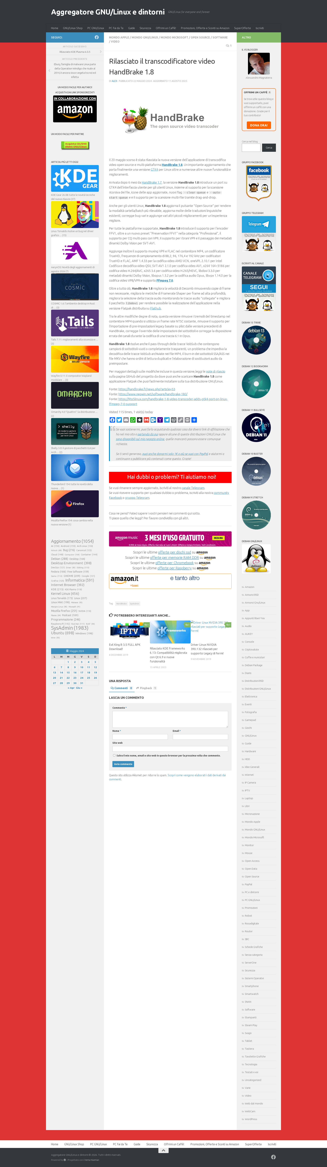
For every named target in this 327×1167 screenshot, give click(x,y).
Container (89, 554)
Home (54, 28)
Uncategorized (253, 1080)
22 (68, 677)
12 (95, 667)
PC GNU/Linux (95, 28)
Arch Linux (85, 546)
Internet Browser (67, 585)
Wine (55, 638)
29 (68, 683)
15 (68, 672)
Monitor (249, 845)
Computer (72, 554)
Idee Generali (252, 766)
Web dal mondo (254, 1103)
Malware (76, 602)
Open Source (200, 37)
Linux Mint (60, 602)
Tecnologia (251, 1064)
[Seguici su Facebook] (97, 37)
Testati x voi (251, 1072)
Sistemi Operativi (254, 978)
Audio (248, 626)
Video (115, 41)
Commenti (123, 688)
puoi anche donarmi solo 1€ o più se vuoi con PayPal (175, 453)
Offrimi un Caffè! (166, 28)
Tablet (248, 1040)
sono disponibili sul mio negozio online (140, 439)
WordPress (251, 1119)
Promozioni (251, 907)
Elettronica (251, 696)
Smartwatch (252, 993)
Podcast (70, 615)
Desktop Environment (71, 563)
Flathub (155, 308)
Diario (248, 673)
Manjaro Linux (59, 607)
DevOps (58, 567)
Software (220, 37)
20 (54, 677)
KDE (57, 589)
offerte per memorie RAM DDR (174, 557)
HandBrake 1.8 (172, 164)
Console (249, 641)
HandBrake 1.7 (152, 182)
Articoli (56, 550)
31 (81, 683)
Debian (59, 558)
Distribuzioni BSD (254, 680)
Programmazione (65, 619)
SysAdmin (134, 603)
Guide (131, 28)
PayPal (248, 884)
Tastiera (249, 1048)
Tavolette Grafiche (255, 1056)
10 (81, 667)
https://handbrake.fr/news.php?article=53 (146, 389)
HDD (247, 759)
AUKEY (249, 633)
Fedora (58, 571)
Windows (84, 633)
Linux (80, 598)
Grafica (57, 581)
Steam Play (251, 1025)
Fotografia (251, 712)
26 (95, 677)
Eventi (248, 704)
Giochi (248, 727)
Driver (70, 568)
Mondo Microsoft (174, 37)
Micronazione (252, 813)
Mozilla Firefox (64, 610)
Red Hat (78, 624)
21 (61, 677)
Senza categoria (253, 954)
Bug (69, 550)
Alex (114, 81)
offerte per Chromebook (174, 563)
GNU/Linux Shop (73, 28)
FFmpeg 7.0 (165, 280)
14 (61, 672)
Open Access (252, 860)
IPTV (247, 790)
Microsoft (74, 607)
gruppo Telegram (137, 497)
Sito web (117, 742)
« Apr (71, 687)
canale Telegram (193, 487)
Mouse (248, 853)
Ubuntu (62, 633)
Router (249, 931)
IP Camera (250, 782)
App (247, 610)
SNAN (248, 1001)
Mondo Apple (119, 37)
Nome (116, 731)
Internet (249, 774)
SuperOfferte (242, 28)
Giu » (79, 687)
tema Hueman (92, 1160)
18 (88, 672)
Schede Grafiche (254, 946)
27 (54, 683)
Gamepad (250, 720)
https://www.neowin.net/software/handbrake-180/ (152, 394)
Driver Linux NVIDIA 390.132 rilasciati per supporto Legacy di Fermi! (207, 649)
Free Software (78, 571)
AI (55, 546)
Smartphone (252, 986)
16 (74, 672)
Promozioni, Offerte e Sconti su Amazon (205, 28)
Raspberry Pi (60, 623)
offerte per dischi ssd (174, 552)
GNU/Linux (250, 735)
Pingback (148, 688)
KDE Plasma (73, 589)
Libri (247, 806)
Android (68, 546)
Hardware (250, 751)
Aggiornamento (72, 541)
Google (88, 576)
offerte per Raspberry (175, 568)
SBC (247, 939)
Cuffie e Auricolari (255, 657)
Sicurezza (145, 28)
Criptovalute (252, 649)
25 (88, 677)
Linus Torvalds (62, 598)
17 (81, 672)
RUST (90, 624)
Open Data (251, 868)
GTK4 (154, 169)
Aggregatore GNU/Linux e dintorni (108, 12)
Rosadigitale (252, 923)
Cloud (57, 554)
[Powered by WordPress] (65, 1160)
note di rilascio (215, 371)
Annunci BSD (252, 594)
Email (177, 731)
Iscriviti (260, 28)
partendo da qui (147, 434)
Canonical (84, 550)
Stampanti (250, 1017)
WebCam (250, 1111)
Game (56, 576)
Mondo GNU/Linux (145, 37)
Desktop (77, 559)
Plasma (56, 615)
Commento (119, 707)
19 (95, 672)
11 (88, 667)
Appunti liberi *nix (255, 618)
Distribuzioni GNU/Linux (258, 688)
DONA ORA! (259, 125)
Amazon (249, 586)
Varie (248, 1087)
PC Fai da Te (116, 28)
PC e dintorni (252, 892)
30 (74, 683)
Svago (248, 1033)
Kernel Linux (65, 593)
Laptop (249, 798)
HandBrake (121, 603)
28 (61, 683)
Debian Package (253, 665)
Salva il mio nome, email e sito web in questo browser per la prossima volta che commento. (168, 755)
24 (81, 677)
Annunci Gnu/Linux (255, 602)
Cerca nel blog (250, 141)
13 (54, 672)
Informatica (79, 580)
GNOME (72, 575)
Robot (248, 915)
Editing (83, 567)
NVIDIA (85, 611)
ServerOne (250, 962)
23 (74, 677)
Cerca (269, 147)
